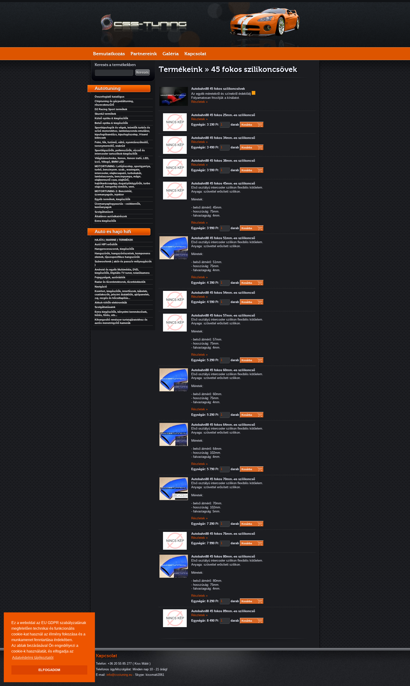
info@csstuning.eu (119, 675)
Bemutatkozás (109, 54)
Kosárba (247, 124)
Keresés (142, 72)
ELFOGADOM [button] (49, 670)
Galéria (171, 54)
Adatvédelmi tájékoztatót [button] (32, 658)
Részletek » (199, 102)
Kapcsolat (195, 54)
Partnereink (143, 54)
